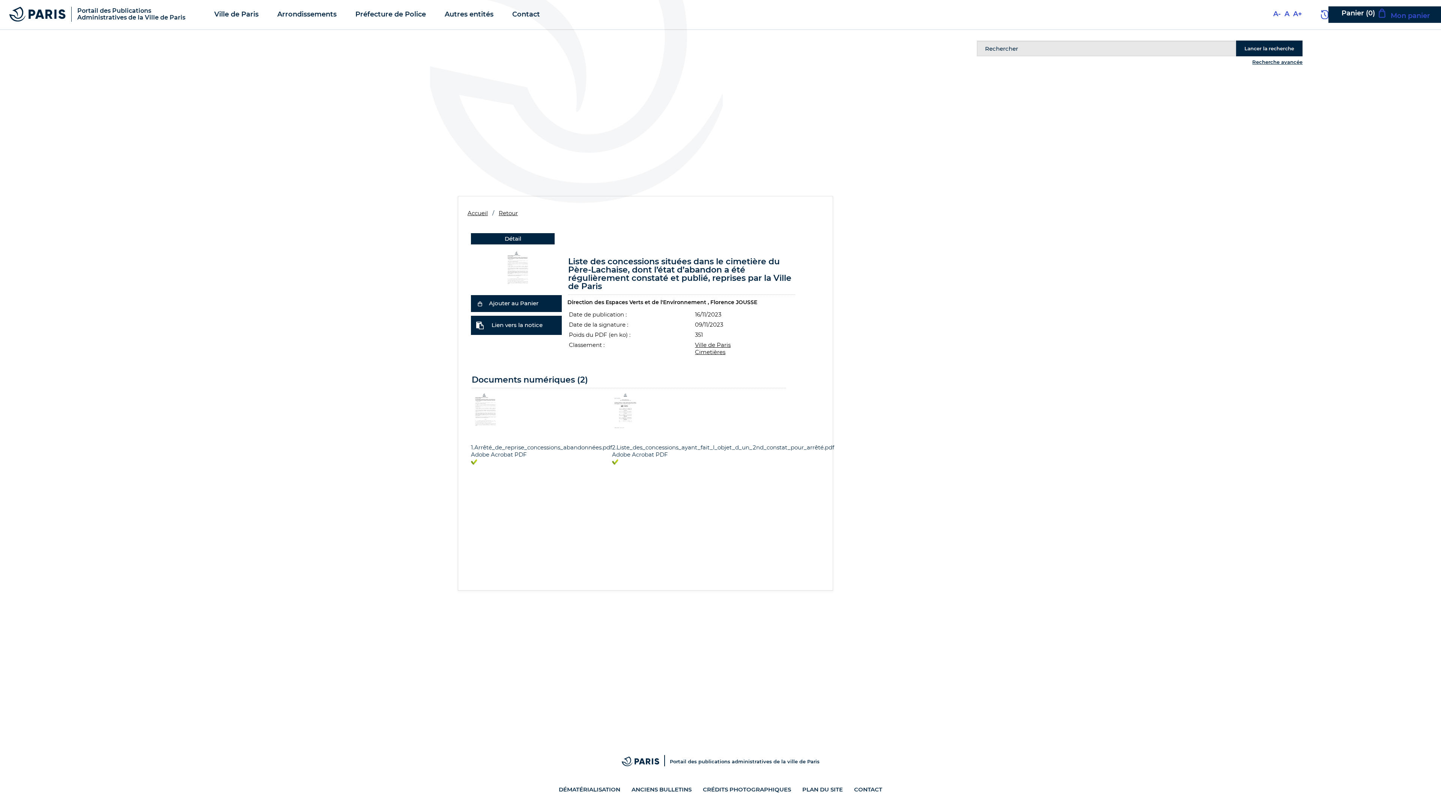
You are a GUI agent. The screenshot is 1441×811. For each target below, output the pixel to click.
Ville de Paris (713, 344)
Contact (868, 789)
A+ (1297, 14)
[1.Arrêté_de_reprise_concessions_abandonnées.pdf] (516, 268)
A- (1277, 14)
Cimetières (710, 352)
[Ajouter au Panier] (480, 303)
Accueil (478, 213)
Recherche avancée (1277, 62)
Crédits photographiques (747, 789)
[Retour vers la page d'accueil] (37, 13)
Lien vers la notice (517, 325)
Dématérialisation (589, 789)
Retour (508, 213)
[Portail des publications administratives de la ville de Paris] (646, 761)
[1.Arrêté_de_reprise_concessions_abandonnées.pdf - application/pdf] (484, 410)
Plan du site (822, 789)
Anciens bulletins (662, 789)
